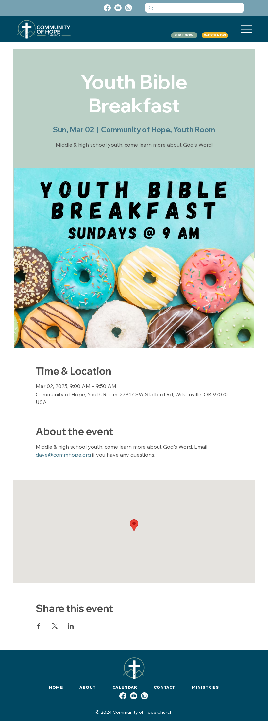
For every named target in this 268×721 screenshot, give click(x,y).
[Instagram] (128, 7)
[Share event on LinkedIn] (71, 626)
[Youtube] (118, 7)
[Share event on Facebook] (39, 626)
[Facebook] (107, 7)
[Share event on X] (55, 626)
